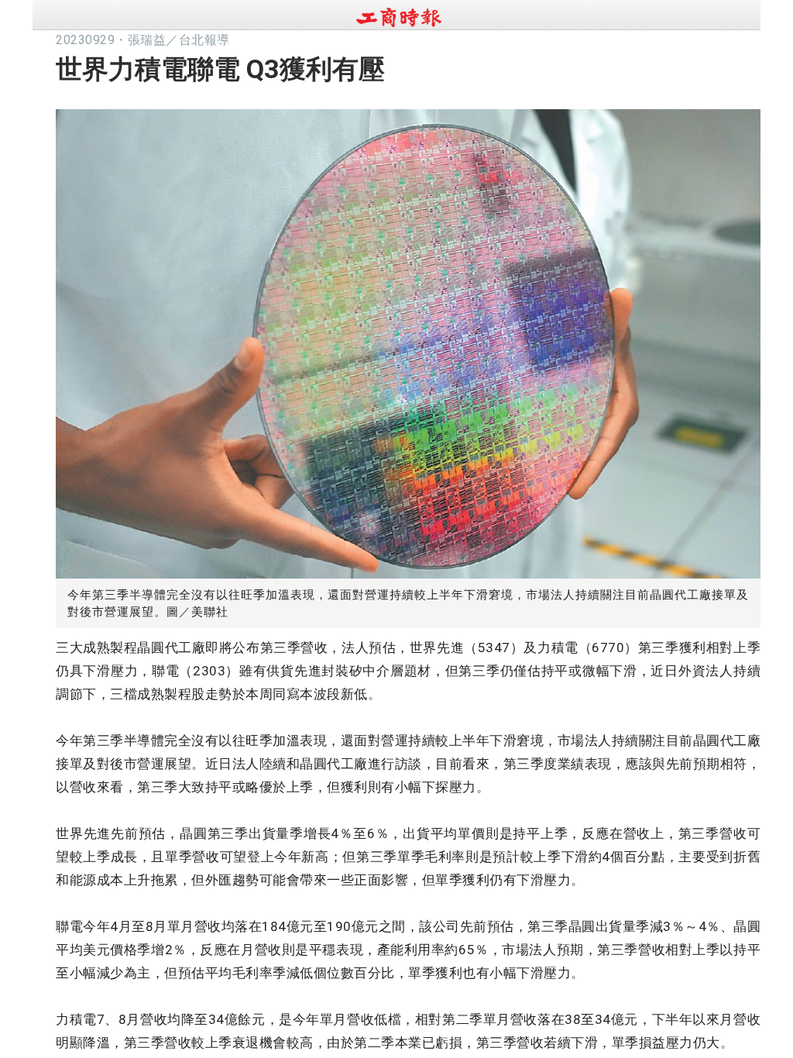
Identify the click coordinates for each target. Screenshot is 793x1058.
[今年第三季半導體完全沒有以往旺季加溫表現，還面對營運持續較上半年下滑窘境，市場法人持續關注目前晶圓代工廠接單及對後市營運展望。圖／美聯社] (408, 340)
